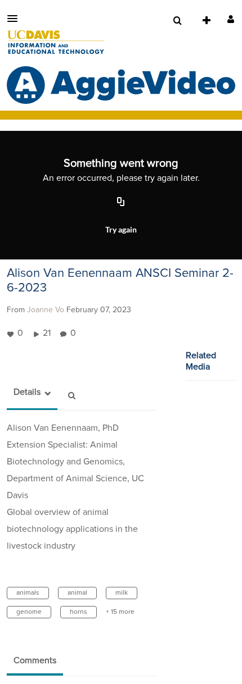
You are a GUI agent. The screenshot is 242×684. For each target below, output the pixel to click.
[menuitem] (177, 21)
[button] (16, 18)
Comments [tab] (35, 660)
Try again (121, 229)
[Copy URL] (121, 202)
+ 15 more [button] (120, 612)
